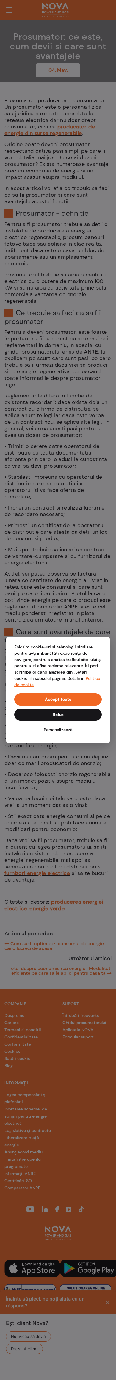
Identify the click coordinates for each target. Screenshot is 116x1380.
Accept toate (58, 699)
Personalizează (58, 729)
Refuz (58, 714)
